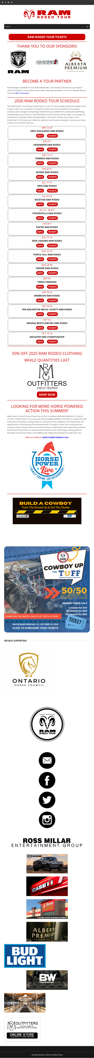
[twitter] (8, 2)
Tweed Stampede (47, 282)
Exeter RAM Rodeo (47, 227)
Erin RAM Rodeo (47, 185)
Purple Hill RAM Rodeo (47, 254)
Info (40, 135)
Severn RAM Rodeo (47, 172)
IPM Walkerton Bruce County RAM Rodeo (47, 309)
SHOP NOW (47, 395)
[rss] (2, 2)
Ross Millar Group (56, 1055)
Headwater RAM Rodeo (47, 144)
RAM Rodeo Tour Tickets (47, 37)
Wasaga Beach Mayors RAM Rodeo (47, 323)
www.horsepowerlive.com (55, 437)
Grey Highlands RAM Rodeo (47, 131)
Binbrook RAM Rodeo (47, 295)
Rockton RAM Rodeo (47, 199)
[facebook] (5, 2)
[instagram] (11, 2)
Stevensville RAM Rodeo (47, 213)
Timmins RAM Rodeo (47, 158)
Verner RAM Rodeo (47, 268)
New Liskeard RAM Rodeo (47, 240)
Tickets (52, 135)
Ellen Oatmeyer (22, 93)
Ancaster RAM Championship (47, 337)
